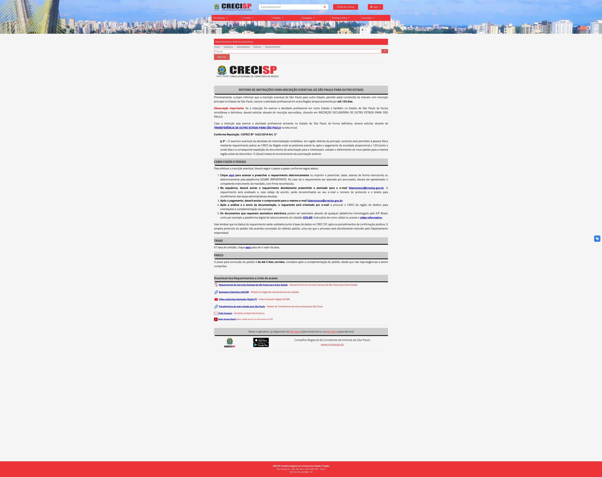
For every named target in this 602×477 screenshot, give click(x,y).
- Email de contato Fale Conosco (248, 313)
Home (217, 46)
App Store (332, 331)
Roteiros (257, 46)
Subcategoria (243, 46)
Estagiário (307, 18)
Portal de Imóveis (345, 7)
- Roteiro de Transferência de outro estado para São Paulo (294, 306)
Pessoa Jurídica (340, 18)
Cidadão (276, 18)
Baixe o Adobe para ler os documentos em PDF (254, 319)
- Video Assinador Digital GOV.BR (273, 299)
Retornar (221, 57)
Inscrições (367, 18)
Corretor (247, 18)
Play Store (295, 331)
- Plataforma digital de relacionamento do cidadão (274, 292)
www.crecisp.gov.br (332, 344)
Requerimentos (272, 46)
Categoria (228, 46)
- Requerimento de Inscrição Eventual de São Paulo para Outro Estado (322, 285)
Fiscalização (219, 18)
